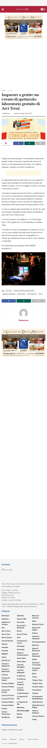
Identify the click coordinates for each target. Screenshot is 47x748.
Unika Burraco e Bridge (38, 706)
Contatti (4, 739)
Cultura (4, 708)
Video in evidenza (35, 712)
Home (3, 90)
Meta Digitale (13, 743)
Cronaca (9, 90)
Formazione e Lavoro (22, 642)
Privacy (21, 739)
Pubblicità (13, 739)
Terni (40, 294)
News (34, 621)
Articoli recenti (7, 641)
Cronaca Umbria (8, 702)
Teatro (34, 677)
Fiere (19, 637)
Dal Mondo (6, 717)
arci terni (9, 291)
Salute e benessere (36, 649)
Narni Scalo (21, 294)
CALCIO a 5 (6, 660)
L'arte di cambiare (20, 683)
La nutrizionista (23, 693)
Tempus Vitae (37, 680)
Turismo (35, 693)
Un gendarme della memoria (37, 697)
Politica (35, 633)
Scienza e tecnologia (36, 663)
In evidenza (21, 679)
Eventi (19, 631)
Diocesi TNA (21, 619)
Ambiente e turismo (6, 623)
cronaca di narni (8, 683)
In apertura (21, 676)
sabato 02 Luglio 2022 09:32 (23, 113)
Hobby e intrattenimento (22, 654)
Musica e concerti (35, 617)
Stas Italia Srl (32, 294)
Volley (34, 719)
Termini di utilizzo (32, 739)
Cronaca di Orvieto (6, 691)
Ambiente (5, 619)
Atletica (4, 644)
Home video (21, 658)
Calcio (4, 657)
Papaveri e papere (36, 629)
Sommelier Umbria (36, 669)
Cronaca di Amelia (6, 679)
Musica (19, 714)
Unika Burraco (37, 702)
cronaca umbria (8, 705)
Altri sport (5, 616)
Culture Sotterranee (6, 713)
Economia (20, 622)
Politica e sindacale (36, 637)
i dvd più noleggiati (21, 666)
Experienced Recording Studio (24, 291)
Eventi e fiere (22, 634)
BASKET (5, 654)
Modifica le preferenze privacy (12, 730)
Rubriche (35, 645)
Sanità (34, 659)
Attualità (5, 647)
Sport (34, 673)
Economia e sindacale (21, 626)
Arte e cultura (7, 637)
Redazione (6, 113)
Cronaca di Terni (8, 695)
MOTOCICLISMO (23, 711)
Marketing (20, 707)
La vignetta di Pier (22, 697)
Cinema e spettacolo (6, 665)
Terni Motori (36, 690)
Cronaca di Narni (8, 687)
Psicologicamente (39, 642)
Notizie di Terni (38, 624)
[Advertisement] (23, 2)
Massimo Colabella (9, 294)
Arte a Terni (6, 631)
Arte (3, 628)
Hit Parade (21, 646)
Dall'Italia (20, 616)
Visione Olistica (38, 716)
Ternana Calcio (37, 687)
